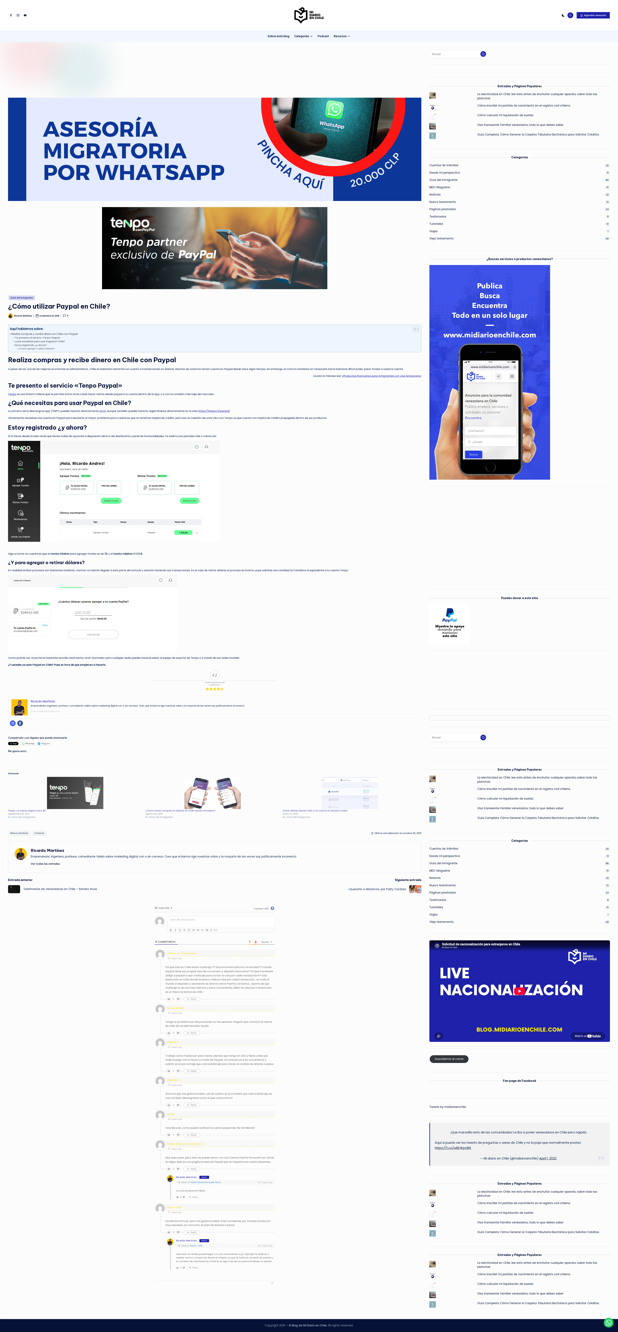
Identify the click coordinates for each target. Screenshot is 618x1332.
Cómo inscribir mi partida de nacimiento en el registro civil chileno (523, 105)
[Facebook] (20, 723)
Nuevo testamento (442, 202)
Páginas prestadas (442, 209)
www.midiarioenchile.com (45, 711)
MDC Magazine (439, 187)
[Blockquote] (198, 930)
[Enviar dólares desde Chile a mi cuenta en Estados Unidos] (350, 793)
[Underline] (180, 930)
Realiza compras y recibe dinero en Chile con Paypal (44, 334)
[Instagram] (13, 723)
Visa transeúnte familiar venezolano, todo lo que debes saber (520, 125)
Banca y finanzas (19, 833)
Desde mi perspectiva (444, 173)
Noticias (435, 194)
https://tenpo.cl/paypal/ (214, 411)
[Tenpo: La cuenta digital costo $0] (75, 793)
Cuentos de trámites (443, 165)
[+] (215, 930)
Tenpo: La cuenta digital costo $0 (27, 810)
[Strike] (184, 930)
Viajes (433, 231)
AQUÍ (102, 411)
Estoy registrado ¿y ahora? (31, 345)
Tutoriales (436, 224)
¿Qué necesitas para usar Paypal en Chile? (40, 341)
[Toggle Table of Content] (414, 329)
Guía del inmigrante (22, 297)
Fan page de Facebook (519, 1081)
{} (211, 930)
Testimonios (437, 217)
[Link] (207, 930)
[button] (593, 15)
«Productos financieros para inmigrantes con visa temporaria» (381, 376)
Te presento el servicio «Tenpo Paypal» (37, 337)
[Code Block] (202, 930)
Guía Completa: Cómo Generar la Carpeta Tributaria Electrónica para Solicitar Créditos (538, 134)
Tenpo (12, 394)
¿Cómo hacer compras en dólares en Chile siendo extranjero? (180, 810)
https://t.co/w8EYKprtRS (453, 1148)
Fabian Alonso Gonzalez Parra (205, 1182)
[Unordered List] (193, 930)
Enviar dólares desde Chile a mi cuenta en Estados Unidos (315, 810)
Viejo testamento (441, 238)
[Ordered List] (189, 930)
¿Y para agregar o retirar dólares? (36, 348)
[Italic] (175, 930)
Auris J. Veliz (174, 1207)
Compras (39, 833)
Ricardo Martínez (47, 850)
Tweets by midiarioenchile (447, 1107)
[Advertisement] (104, 73)
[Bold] (171, 930)
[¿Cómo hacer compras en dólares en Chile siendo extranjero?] (212, 793)
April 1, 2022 (548, 1158)
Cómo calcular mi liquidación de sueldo (505, 115)
